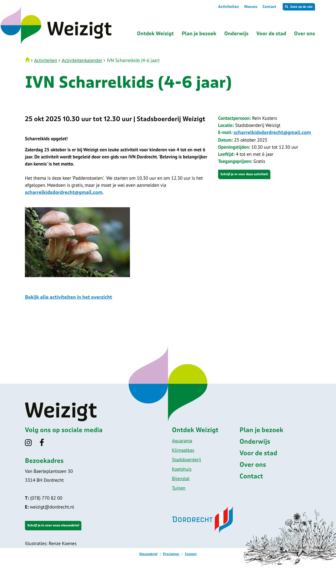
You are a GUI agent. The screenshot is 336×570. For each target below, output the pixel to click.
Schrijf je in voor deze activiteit (244, 174)
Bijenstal (181, 478)
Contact (269, 7)
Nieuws (250, 7)
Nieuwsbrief (148, 554)
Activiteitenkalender (82, 60)
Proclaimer (171, 554)
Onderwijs (255, 442)
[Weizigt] (77, 44)
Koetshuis (182, 469)
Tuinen (178, 488)
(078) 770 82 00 (43, 498)
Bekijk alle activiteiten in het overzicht (68, 297)
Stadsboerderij (186, 460)
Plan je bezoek (262, 430)
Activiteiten (228, 7)
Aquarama (182, 441)
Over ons (253, 465)
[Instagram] (31, 444)
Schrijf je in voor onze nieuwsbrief (53, 525)
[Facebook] (45, 444)
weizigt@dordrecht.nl (49, 507)
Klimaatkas (183, 450)
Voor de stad (258, 453)
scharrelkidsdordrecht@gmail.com (272, 132)
